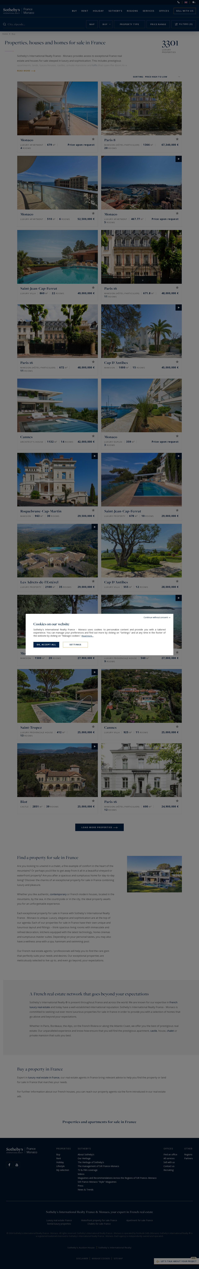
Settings (75, 644)
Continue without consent (156, 617)
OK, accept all (46, 644)
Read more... (87, 635)
